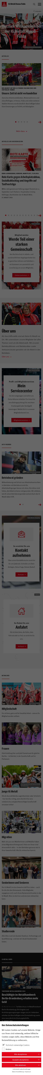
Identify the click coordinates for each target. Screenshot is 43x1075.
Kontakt (21, 574)
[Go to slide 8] (25, 215)
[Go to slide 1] (15, 121)
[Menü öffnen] (39, 4)
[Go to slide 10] (31, 215)
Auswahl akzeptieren (20, 1059)
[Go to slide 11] (34, 215)
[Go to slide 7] (23, 215)
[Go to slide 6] (20, 215)
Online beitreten (21, 275)
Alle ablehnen (20, 1065)
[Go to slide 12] (37, 215)
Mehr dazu (20, 131)
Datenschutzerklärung (18, 1071)
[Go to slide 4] (24, 121)
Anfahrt (21, 646)
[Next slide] (39, 121)
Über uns (5, 356)
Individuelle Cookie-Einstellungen (21, 1069)
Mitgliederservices (21, 420)
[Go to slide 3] (21, 121)
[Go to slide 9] (28, 215)
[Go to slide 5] (27, 121)
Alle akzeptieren (20, 1054)
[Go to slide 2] (18, 121)
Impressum (28, 1071)
